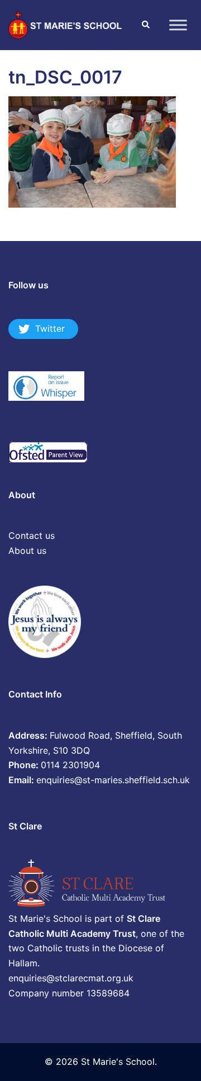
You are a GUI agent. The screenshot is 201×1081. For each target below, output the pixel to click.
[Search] (145, 25)
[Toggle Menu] (178, 24)
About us (27, 550)
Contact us (31, 535)
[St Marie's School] (66, 24)
